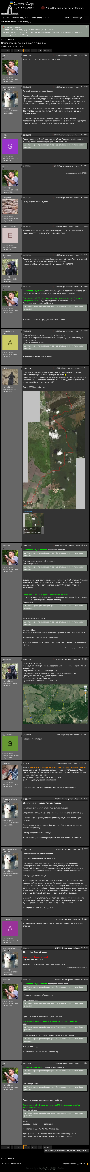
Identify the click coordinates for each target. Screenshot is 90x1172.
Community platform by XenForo (45, 1168)
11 (25, 50)
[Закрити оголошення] (87, 27)
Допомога (81, 1164)
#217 (86, 919)
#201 (86, 55)
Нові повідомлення (8, 22)
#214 (86, 763)
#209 (86, 331)
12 (29, 50)
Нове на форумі (19, 18)
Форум (6, 18)
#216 (86, 849)
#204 (86, 166)
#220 (86, 1063)
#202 (86, 87)
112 (40, 50)
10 (21, 50)
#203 (86, 134)
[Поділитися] (81, 55)
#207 (86, 255)
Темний (6, 1164)
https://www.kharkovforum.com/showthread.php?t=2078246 (48, 264)
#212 (86, 659)
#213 (86, 734)
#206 (86, 226)
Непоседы (7, 46)
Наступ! (46, 50)
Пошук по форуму (24, 22)
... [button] (15, 50)
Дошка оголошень (39, 18)
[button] (27, 18)
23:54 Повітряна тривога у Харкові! (64, 8)
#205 (86, 197)
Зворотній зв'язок (69, 1164)
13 (32, 50)
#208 (86, 286)
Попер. (6, 50)
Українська (17, 1164)
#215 (86, 798)
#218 (86, 948)
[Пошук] (86, 18)
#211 (86, 545)
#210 (86, 368)
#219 (86, 979)
